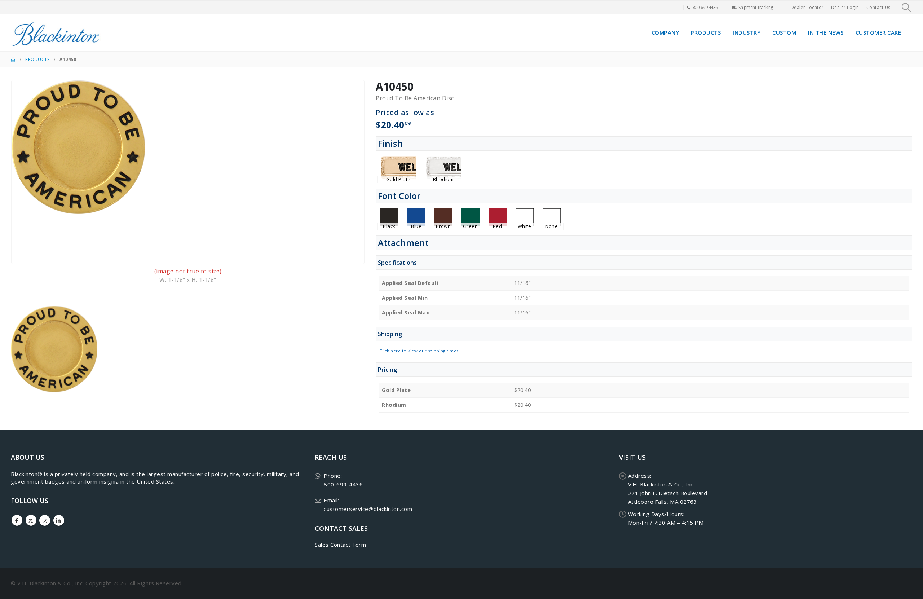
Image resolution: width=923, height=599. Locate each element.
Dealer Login (845, 7)
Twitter (31, 520)
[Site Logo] (56, 33)
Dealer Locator (807, 7)
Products (706, 32)
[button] (906, 7)
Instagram (44, 520)
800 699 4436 (705, 7)
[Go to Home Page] (13, 59)
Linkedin (58, 520)
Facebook (17, 520)
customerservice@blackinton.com (368, 508)
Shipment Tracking (755, 7)
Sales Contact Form (340, 544)
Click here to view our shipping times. (419, 350)
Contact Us (878, 7)
